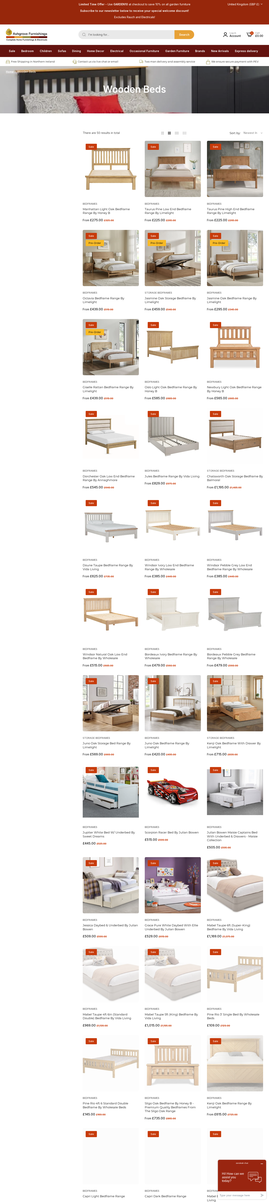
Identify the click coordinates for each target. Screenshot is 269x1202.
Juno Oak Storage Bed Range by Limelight (107, 745)
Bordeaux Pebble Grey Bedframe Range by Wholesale (231, 656)
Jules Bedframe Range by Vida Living (172, 476)
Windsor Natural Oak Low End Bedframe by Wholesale (105, 656)
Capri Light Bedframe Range (104, 1196)
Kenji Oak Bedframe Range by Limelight (229, 1105)
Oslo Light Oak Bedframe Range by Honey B (171, 389)
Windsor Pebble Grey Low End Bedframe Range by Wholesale (230, 567)
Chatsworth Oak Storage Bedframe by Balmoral (235, 478)
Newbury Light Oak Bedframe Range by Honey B (234, 389)
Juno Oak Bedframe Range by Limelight (167, 745)
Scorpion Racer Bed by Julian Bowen (172, 832)
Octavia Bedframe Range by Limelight (103, 300)
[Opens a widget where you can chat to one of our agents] (242, 1179)
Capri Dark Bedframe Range (165, 1196)
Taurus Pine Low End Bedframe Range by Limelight (168, 211)
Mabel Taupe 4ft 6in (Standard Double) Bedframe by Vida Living (107, 1016)
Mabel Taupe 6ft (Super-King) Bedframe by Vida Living (228, 927)
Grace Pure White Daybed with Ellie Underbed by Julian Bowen (171, 927)
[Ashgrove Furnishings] (26, 34)
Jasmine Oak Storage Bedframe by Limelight (170, 300)
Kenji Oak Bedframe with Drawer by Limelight (234, 745)
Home (10, 71)
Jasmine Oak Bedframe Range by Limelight (232, 300)
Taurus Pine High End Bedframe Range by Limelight (230, 211)
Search (184, 34)
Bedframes (90, 203)
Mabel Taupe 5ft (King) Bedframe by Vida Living (171, 1016)
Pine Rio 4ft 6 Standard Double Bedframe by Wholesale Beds (105, 1105)
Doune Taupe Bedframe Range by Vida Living (108, 567)
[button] (134, 148)
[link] (27, 51)
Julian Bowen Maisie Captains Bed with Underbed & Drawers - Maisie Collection (232, 836)
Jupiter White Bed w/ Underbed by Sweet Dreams (109, 834)
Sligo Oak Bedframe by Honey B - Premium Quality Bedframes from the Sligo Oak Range (170, 1107)
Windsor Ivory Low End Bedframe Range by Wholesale (169, 567)
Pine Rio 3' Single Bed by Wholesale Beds (233, 1016)
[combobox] (136, 34)
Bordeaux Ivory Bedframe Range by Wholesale (171, 656)
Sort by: (235, 133)
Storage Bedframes (158, 292)
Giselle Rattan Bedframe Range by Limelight (108, 389)
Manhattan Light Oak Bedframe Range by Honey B (106, 211)
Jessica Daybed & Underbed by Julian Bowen (110, 927)
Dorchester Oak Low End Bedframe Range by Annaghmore (109, 478)
